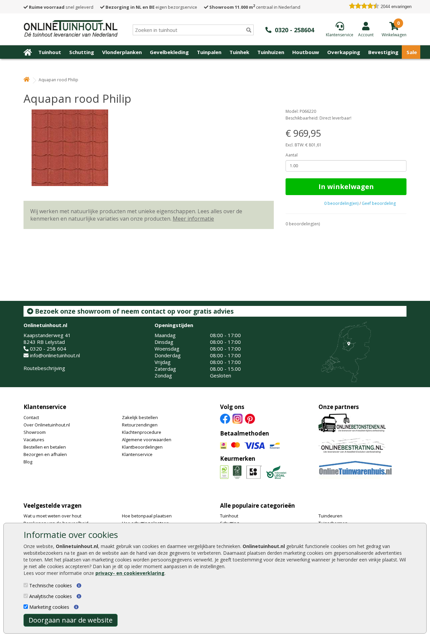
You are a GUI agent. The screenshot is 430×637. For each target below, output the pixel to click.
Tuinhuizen (270, 52)
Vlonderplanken (122, 52)
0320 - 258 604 (48, 348)
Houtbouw (305, 52)
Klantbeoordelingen (142, 447)
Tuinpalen (209, 52)
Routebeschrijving (44, 368)
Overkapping (343, 52)
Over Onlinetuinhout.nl (47, 425)
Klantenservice (45, 407)
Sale (411, 52)
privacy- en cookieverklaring (130, 573)
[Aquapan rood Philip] (149, 147)
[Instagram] (237, 418)
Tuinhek (239, 52)
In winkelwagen (346, 186)
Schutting (81, 52)
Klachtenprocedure (141, 432)
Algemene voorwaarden (146, 440)
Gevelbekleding (169, 52)
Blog (28, 462)
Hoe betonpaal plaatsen (147, 516)
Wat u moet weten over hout (52, 516)
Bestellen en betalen (45, 447)
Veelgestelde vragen (53, 505)
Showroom (35, 432)
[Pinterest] (250, 418)
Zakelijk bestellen (140, 417)
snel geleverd (61, 7)
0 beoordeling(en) (341, 203)
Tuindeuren (330, 516)
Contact (31, 417)
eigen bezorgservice (151, 7)
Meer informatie (193, 218)
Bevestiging (383, 52)
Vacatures (34, 440)
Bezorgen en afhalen (45, 454)
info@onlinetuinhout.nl (55, 355)
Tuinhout (49, 52)
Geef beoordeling (379, 203)
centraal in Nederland (254, 7)
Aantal (292, 155)
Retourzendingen (140, 425)
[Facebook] (225, 418)
